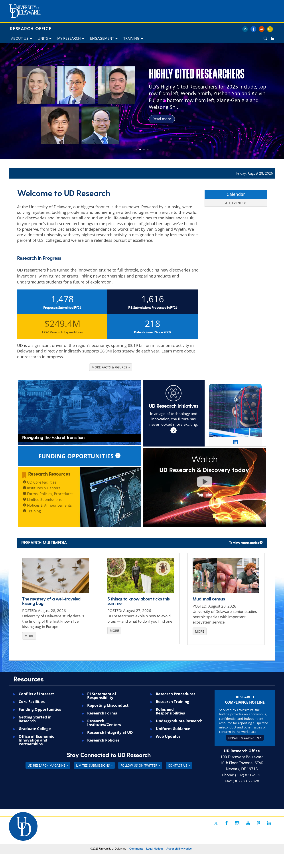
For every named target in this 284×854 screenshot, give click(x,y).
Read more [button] (162, 118)
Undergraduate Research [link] (179, 720)
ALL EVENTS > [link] (235, 203)
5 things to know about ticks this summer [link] (138, 601)
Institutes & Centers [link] (43, 488)
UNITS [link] (43, 38)
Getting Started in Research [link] (35, 718)
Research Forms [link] (102, 713)
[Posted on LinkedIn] (235, 442)
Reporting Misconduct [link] (107, 705)
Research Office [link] (30, 29)
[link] (271, 38)
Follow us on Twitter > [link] (140, 765)
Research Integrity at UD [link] (110, 732)
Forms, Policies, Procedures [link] (49, 493)
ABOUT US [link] (19, 38)
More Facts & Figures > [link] (111, 367)
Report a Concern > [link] (245, 738)
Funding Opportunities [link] (40, 709)
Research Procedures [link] (175, 693)
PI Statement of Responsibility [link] (101, 695)
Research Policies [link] (103, 740)
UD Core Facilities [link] (41, 482)
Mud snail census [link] (209, 599)
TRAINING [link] (131, 38)
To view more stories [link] (244, 543)
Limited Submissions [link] (44, 499)
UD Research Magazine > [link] (48, 765)
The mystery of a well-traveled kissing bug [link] (51, 601)
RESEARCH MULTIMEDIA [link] (44, 543)
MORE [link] (29, 636)
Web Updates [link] (168, 736)
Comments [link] (136, 848)
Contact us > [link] (179, 765)
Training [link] (33, 511)
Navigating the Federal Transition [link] (53, 438)
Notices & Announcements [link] (49, 505)
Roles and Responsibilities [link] (170, 711)
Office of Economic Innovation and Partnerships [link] (36, 740)
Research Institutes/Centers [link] (104, 722)
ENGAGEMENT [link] (102, 38)
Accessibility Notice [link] (179, 848)
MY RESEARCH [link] (69, 38)
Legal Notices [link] (155, 848)
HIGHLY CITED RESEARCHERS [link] (197, 74)
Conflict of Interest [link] (36, 693)
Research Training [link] (172, 701)
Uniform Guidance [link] (173, 728)
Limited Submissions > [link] (94, 765)
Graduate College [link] (35, 728)
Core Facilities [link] (32, 701)
